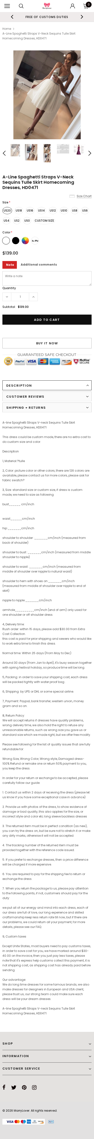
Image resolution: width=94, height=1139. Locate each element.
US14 (41, 210)
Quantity (9, 288)
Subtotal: (9, 307)
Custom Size (44, 221)
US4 (6, 221)
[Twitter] (13, 1087)
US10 (64, 210)
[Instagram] (34, 1087)
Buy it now (47, 343)
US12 (53, 210)
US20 (7, 210)
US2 (17, 221)
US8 (74, 210)
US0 (27, 221)
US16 (30, 210)
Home (6, 29)
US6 (85, 210)
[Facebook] (4, 1087)
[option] (47, 94)
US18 (19, 210)
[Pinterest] (24, 1087)
